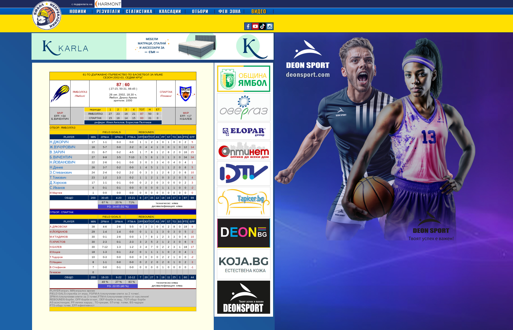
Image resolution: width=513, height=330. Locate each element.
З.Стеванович (61, 172)
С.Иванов (57, 188)
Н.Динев (56, 167)
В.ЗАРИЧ (57, 152)
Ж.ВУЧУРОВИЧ (62, 147)
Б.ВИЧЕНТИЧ (61, 157)
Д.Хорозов (58, 183)
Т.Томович (58, 178)
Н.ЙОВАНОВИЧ (62, 162)
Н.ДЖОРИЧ (59, 142)
